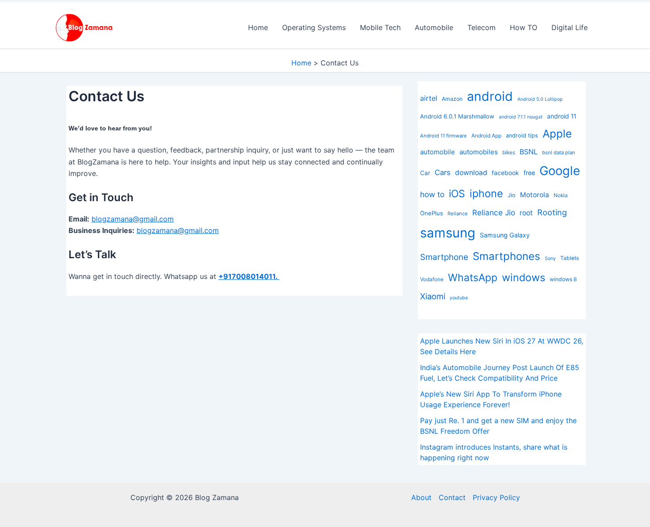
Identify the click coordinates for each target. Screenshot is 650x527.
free (529, 172)
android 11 (561, 116)
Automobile (434, 27)
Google (559, 170)
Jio (512, 195)
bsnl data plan (558, 152)
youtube (459, 298)
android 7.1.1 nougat (521, 117)
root (526, 213)
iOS (457, 193)
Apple (557, 133)
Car (425, 172)
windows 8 (563, 279)
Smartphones (506, 256)
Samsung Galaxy (505, 235)
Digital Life (569, 27)
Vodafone (432, 279)
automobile (437, 152)
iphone (486, 193)
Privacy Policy (496, 497)
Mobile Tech (380, 27)
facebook (505, 172)
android (490, 96)
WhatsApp (472, 277)
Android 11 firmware (443, 136)
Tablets (569, 258)
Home (258, 27)
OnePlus (431, 213)
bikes (508, 152)
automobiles (478, 152)
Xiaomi (432, 296)
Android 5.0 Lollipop (540, 99)
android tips (522, 135)
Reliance (457, 213)
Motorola (534, 195)
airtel (428, 98)
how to (432, 194)
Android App (486, 135)
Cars (443, 172)
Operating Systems (314, 27)
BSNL (529, 151)
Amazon (452, 98)
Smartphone (444, 257)
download (471, 172)
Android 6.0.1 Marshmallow (457, 116)
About (421, 497)
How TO (523, 27)
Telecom (481, 27)
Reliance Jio (493, 212)
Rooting (552, 212)
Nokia (561, 195)
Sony (550, 258)
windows (523, 277)
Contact (452, 497)
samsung (447, 233)
